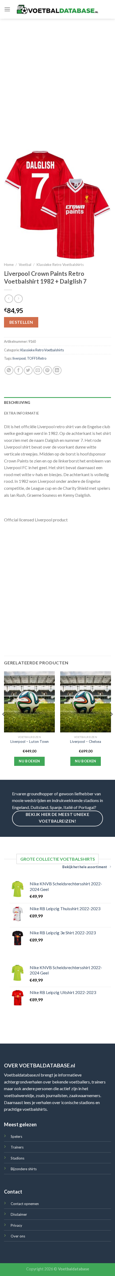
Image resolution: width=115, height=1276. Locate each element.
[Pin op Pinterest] (47, 370)
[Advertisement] (57, 79)
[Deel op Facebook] (18, 370)
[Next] (111, 725)
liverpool (19, 358)
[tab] (57, 402)
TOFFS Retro (36, 358)
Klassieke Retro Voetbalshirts (60, 264)
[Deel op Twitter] (28, 370)
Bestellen (21, 322)
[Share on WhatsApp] (9, 370)
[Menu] (7, 9)
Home (9, 264)
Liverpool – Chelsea (85, 741)
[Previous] (3, 725)
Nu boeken (29, 761)
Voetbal (25, 264)
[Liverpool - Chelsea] (85, 701)
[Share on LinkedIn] (57, 370)
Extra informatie (21, 413)
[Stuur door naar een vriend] (37, 370)
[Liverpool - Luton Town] (29, 701)
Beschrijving (17, 402)
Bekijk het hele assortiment (84, 867)
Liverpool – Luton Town (29, 741)
